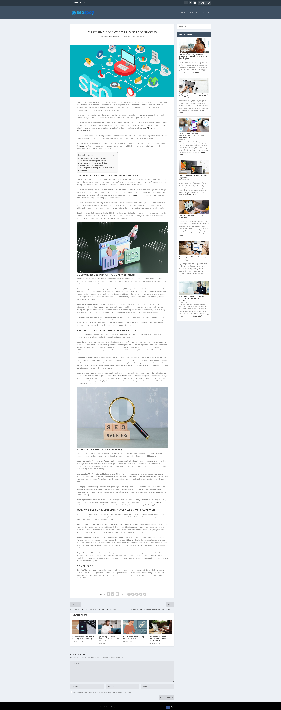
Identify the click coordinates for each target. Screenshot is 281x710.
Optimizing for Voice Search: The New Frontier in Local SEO (109, 639)
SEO (128, 36)
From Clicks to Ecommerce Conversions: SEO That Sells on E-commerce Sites (192, 136)
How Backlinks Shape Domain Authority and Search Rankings (158, 639)
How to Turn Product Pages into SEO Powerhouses (193, 216)
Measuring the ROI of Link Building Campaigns (192, 258)
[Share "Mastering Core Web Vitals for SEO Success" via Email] (117, 594)
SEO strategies (82, 146)
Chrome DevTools (153, 502)
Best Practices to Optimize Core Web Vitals (93, 163)
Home (182, 13)
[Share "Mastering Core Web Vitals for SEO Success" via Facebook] (108, 594)
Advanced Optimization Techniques (91, 165)
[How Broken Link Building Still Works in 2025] (135, 627)
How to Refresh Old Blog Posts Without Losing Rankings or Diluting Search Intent (193, 56)
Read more (194, 73)
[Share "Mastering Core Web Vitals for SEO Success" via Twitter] (113, 594)
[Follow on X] (172, 707)
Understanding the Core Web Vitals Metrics (93, 158)
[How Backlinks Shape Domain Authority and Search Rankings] (160, 627)
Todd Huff (112, 36)
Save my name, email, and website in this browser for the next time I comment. (102, 692)
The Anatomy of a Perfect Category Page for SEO (193, 177)
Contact (205, 13)
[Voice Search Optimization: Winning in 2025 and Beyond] (84, 627)
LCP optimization (132, 195)
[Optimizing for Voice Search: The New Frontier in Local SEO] (109, 627)
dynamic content (118, 376)
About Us (192, 13)
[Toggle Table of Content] (112, 155)
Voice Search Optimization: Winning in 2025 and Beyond (83, 638)
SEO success (138, 185)
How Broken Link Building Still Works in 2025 (133, 638)
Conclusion (83, 170)
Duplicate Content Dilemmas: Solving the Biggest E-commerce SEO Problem (193, 95)
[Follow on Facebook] (168, 707)
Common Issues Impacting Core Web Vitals (93, 161)
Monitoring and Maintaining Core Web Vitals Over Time (97, 168)
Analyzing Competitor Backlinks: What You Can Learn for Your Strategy (191, 298)
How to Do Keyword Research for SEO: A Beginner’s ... (103, 3)
